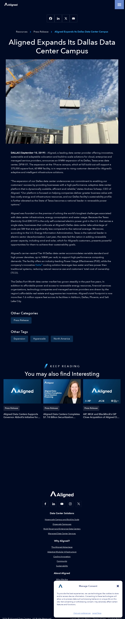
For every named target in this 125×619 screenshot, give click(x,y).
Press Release (21, 320)
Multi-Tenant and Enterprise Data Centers (61, 528)
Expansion (19, 338)
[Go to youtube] (62, 504)
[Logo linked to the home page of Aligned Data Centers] (11, 4)
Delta (38, 265)
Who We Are (62, 579)
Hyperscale (39, 338)
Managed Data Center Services (62, 533)
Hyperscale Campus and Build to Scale (62, 519)
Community (62, 561)
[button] (117, 586)
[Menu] (119, 4)
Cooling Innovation (62, 556)
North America (62, 338)
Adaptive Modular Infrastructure (61, 552)
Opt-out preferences (82, 613)
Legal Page (96, 613)
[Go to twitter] (79, 504)
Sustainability (62, 566)
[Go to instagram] (70, 504)
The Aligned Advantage (61, 547)
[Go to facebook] (45, 504)
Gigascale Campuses (62, 524)
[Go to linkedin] (54, 504)
